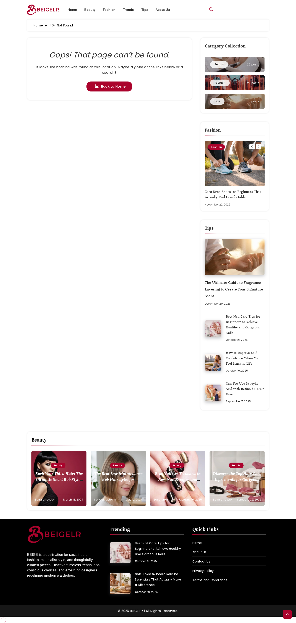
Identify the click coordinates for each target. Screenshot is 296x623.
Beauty (89, 10)
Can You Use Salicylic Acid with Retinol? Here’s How (245, 388)
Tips (144, 10)
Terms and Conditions (209, 580)
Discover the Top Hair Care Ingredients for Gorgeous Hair (237, 479)
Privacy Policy (203, 571)
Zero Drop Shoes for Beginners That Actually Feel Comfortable (233, 194)
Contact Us (201, 561)
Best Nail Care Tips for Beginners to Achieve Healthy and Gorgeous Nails (158, 548)
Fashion (109, 10)
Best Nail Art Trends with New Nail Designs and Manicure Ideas (178, 479)
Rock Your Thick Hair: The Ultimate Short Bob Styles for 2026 (59, 479)
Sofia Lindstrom (46, 499)
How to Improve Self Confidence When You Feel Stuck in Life (243, 358)
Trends (128, 10)
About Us (163, 10)
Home (72, 10)
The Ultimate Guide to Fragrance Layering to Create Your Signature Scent (234, 289)
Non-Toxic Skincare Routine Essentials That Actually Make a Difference (158, 579)
